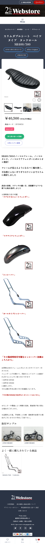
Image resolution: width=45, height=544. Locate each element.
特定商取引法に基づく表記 (30, 507)
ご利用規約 (10, 504)
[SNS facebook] (20, 528)
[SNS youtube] (30, 528)
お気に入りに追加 (13, 143)
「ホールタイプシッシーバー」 (14, 313)
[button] (39, 100)
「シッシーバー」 (9, 274)
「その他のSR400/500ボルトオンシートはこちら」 (21, 395)
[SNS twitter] (15, 528)
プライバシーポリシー (11, 507)
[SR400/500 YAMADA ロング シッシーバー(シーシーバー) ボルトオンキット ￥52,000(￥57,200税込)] (11, 463)
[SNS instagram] (25, 528)
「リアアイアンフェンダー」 (13, 235)
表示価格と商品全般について (26, 504)
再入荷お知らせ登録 (14, 136)
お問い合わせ (22, 511)
